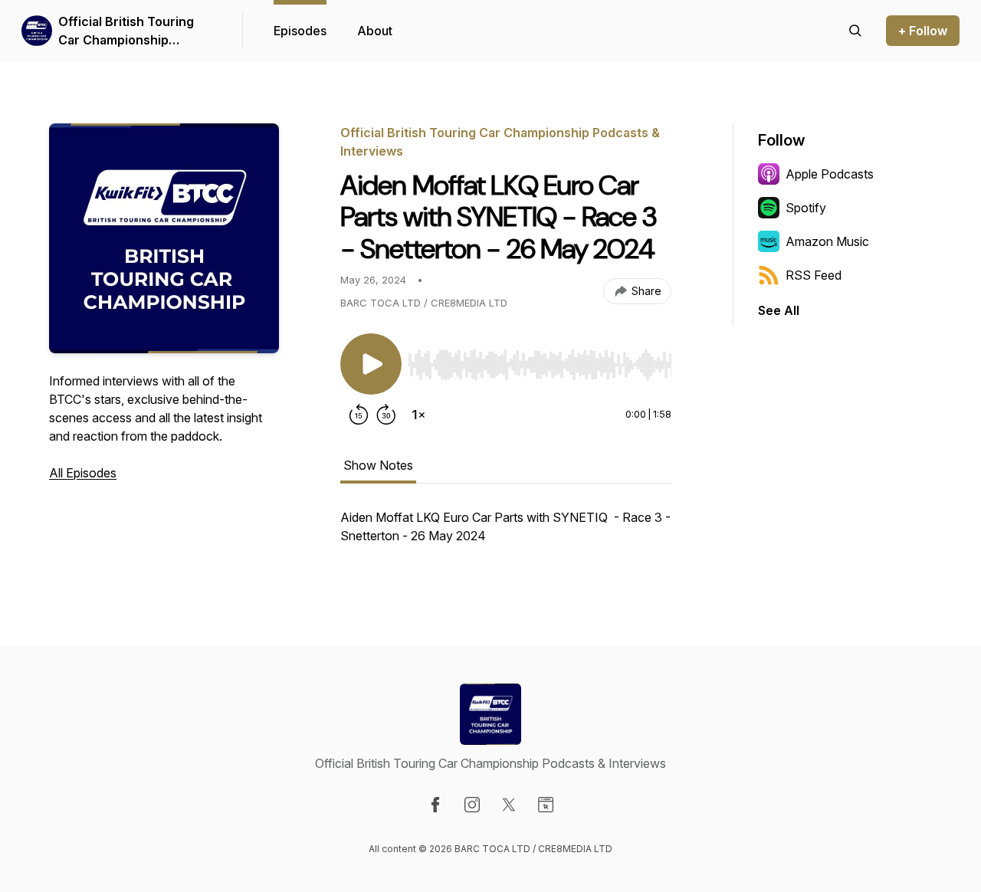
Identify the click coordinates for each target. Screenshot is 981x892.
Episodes (300, 30)
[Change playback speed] (418, 414)
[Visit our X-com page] (509, 804)
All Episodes (82, 472)
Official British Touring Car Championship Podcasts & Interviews (126, 31)
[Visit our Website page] (545, 804)
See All (778, 310)
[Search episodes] (855, 30)
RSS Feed (814, 275)
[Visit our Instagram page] (472, 804)
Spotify (806, 207)
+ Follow (922, 30)
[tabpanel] (505, 534)
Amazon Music (827, 241)
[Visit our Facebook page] (435, 804)
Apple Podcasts (830, 174)
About (374, 30)
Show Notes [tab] (378, 465)
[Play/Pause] (371, 364)
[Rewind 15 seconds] (358, 414)
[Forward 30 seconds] (386, 414)
